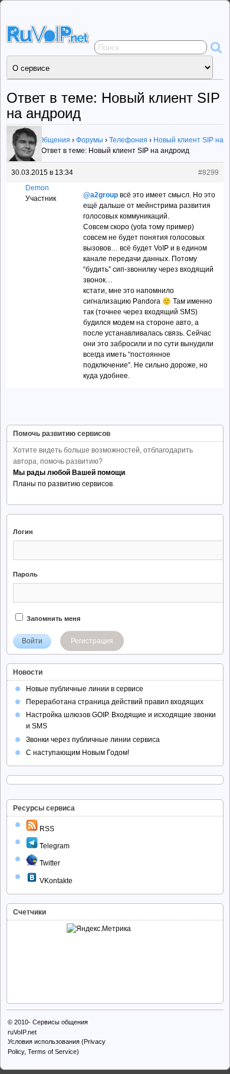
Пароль (25, 574)
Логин (23, 531)
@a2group (100, 195)
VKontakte (55, 881)
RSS (46, 829)
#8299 (208, 172)
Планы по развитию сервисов (63, 484)
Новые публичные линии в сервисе (84, 689)
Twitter (49, 863)
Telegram (54, 846)
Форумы (89, 140)
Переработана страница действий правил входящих (114, 702)
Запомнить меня (52, 618)
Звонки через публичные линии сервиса (93, 739)
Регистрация (92, 641)
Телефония (128, 140)
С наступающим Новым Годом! (77, 752)
